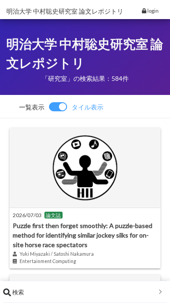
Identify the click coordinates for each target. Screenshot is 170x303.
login (152, 11)
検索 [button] (17, 292)
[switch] (61, 106)
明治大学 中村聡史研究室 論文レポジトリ (64, 11)
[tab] (85, 292)
